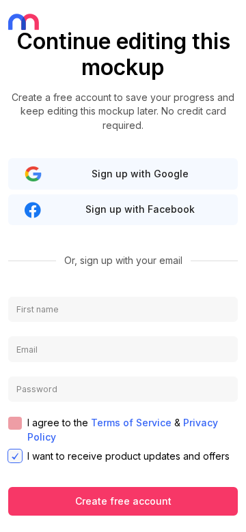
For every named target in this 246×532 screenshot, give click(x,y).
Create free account (123, 501)
